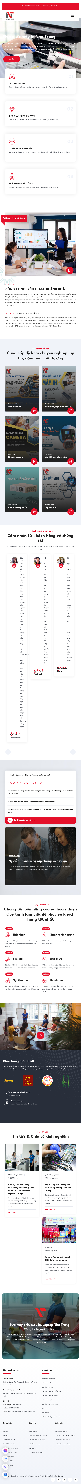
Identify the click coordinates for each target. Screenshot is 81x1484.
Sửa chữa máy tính (48, 1378)
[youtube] (76, 1480)
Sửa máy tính (14, 407)
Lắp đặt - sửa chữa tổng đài (51, 1391)
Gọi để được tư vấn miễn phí (24, 820)
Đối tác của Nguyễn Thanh (51, 1417)
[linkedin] (59, 1480)
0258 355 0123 (16, 1405)
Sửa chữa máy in (47, 1383)
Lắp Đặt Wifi (51, 508)
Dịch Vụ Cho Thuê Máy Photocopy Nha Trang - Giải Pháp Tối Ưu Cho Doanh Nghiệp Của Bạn (21, 1189)
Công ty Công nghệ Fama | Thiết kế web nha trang (57, 1258)
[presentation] (8, 752)
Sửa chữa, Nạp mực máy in (58, 407)
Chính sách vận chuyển (62, 1439)
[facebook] (53, 1480)
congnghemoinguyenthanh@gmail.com (21, 1411)
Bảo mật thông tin (61, 1431)
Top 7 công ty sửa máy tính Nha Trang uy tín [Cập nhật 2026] (58, 1188)
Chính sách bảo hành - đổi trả (65, 1435)
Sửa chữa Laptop (48, 1400)
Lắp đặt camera (15, 457)
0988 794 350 (14, 1408)
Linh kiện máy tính (9, 1439)
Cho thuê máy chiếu (17, 508)
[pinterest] (64, 1480)
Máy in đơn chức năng (10, 1448)
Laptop (5, 1431)
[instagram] (70, 1480)
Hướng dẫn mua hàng (62, 1444)
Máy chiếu (45, 1412)
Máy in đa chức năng (10, 1452)
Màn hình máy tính (9, 1444)
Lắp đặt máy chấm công (56, 457)
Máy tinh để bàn (8, 1461)
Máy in (5, 1435)
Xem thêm (11, 56)
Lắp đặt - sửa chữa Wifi (50, 1395)
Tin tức (44, 1408)
